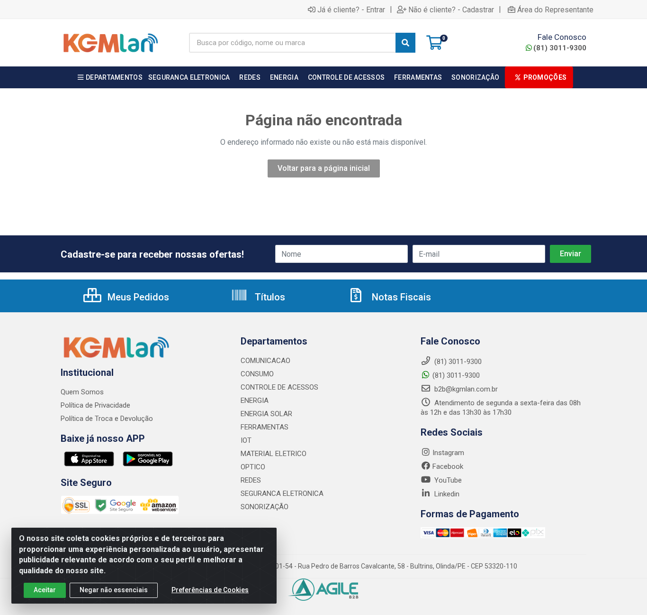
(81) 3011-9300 (559, 48)
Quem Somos (82, 392)
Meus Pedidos (137, 297)
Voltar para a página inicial (324, 168)
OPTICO (253, 467)
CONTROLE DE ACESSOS (279, 387)
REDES (251, 480)
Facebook (447, 466)
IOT (246, 440)
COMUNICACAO (265, 360)
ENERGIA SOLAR (266, 414)
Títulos (268, 297)
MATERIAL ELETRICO (273, 453)
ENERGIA (255, 400)
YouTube (447, 480)
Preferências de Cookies (210, 590)
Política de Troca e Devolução (107, 418)
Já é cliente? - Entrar (351, 9)
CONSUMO (257, 374)
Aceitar (45, 590)
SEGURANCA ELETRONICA (282, 493)
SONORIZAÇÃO (264, 507)
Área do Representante (555, 9)
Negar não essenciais (114, 590)
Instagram (448, 452)
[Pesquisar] (405, 43)
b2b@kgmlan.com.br (465, 389)
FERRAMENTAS (264, 427)
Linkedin (445, 494)
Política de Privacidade (95, 405)
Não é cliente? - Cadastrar (451, 9)
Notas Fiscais (400, 297)
